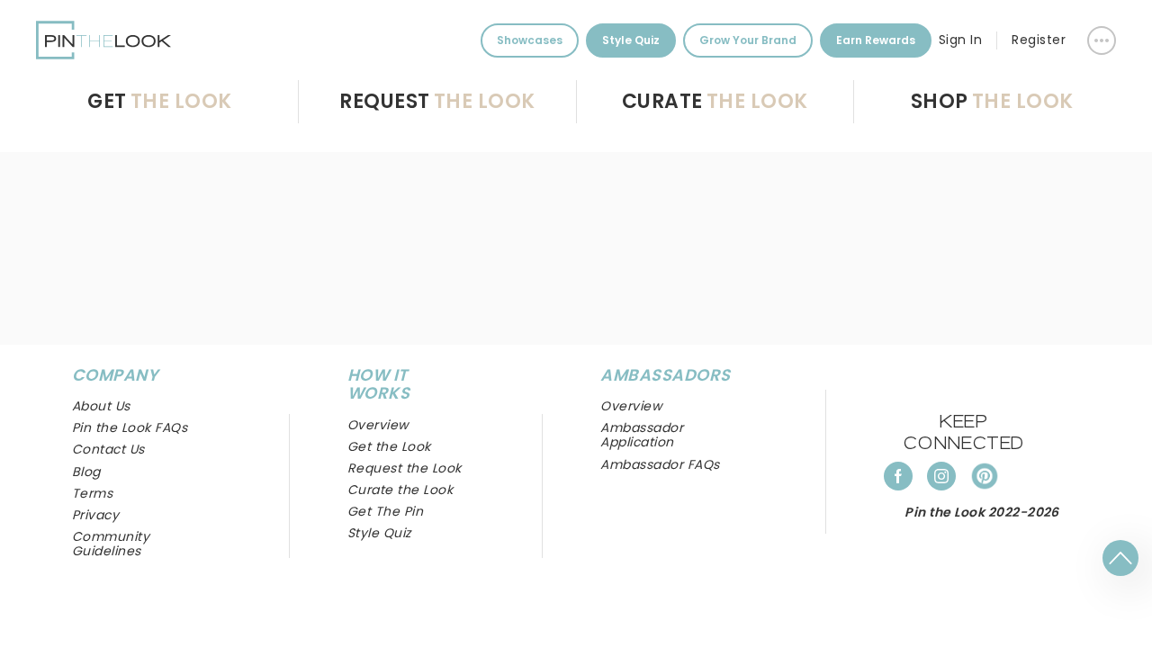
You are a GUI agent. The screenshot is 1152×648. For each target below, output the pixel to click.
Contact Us (108, 449)
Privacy (95, 515)
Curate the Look (400, 490)
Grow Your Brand (747, 40)
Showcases (529, 40)
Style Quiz (631, 40)
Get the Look (389, 446)
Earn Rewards (875, 40)
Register (1039, 39)
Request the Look (404, 468)
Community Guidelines (110, 543)
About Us (101, 406)
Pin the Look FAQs (129, 427)
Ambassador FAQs (659, 464)
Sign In (960, 39)
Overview (631, 406)
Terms (92, 493)
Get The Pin (385, 511)
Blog (86, 472)
